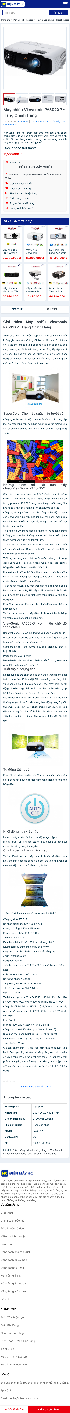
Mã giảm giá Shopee (13, 1291)
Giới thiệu (17, 309)
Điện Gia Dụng (10, 1325)
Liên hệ (5, 1299)
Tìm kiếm (58, 12)
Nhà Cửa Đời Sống (12, 1333)
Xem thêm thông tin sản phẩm (35, 1086)
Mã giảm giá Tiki (11, 1275)
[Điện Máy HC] (17, 1173)
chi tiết (52, 309)
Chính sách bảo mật (13, 1220)
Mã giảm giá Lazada (13, 1283)
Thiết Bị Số (7, 1348)
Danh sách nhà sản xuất (15, 1252)
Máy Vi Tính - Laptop (23, 20)
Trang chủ (5, 20)
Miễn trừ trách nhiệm (13, 1236)
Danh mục (7, 1244)
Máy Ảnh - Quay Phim (14, 1364)
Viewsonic (23, 121)
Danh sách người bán (14, 1259)
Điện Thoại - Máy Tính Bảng (18, 1341)
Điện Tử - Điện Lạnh (13, 1317)
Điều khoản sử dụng (13, 1228)
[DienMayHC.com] (17, 4)
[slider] (9, 99)
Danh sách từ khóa (12, 1267)
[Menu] (65, 3)
